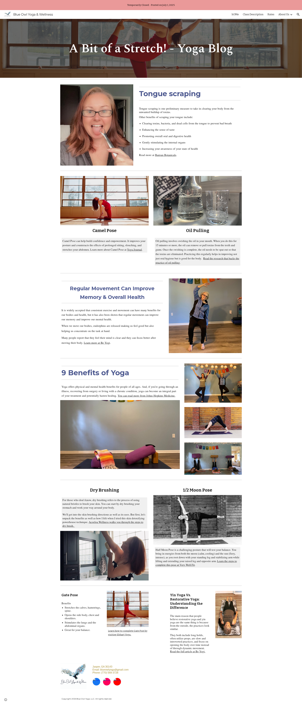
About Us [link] (283, 14)
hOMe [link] (235, 14)
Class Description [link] (253, 14)
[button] (298, 14)
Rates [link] (271, 14)
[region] (151, 5)
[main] (151, 48)
